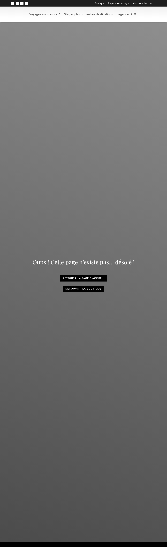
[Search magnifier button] (156, 23)
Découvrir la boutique (83, 288)
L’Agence (122, 14)
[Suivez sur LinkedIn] (21, 3)
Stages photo (73, 14)
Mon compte (140, 3)
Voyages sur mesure (43, 14)
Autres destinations (99, 14)
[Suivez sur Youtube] (26, 3)
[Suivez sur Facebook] (12, 3)
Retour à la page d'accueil (83, 278)
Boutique (100, 3)
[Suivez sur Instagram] (17, 3)
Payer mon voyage (118, 3)
